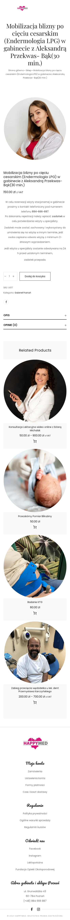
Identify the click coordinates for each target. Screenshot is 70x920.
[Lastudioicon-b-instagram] (38, 909)
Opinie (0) (10, 325)
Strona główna (16, 70)
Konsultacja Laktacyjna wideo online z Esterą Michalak (35, 428)
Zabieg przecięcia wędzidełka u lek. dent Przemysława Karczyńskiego (35, 689)
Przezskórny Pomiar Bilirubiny (35, 516)
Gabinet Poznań (23, 292)
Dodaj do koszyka (35, 276)
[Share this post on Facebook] (6, 302)
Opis (6, 315)
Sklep (28, 70)
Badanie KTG (35, 602)
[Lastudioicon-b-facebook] (31, 909)
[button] (35, 527)
